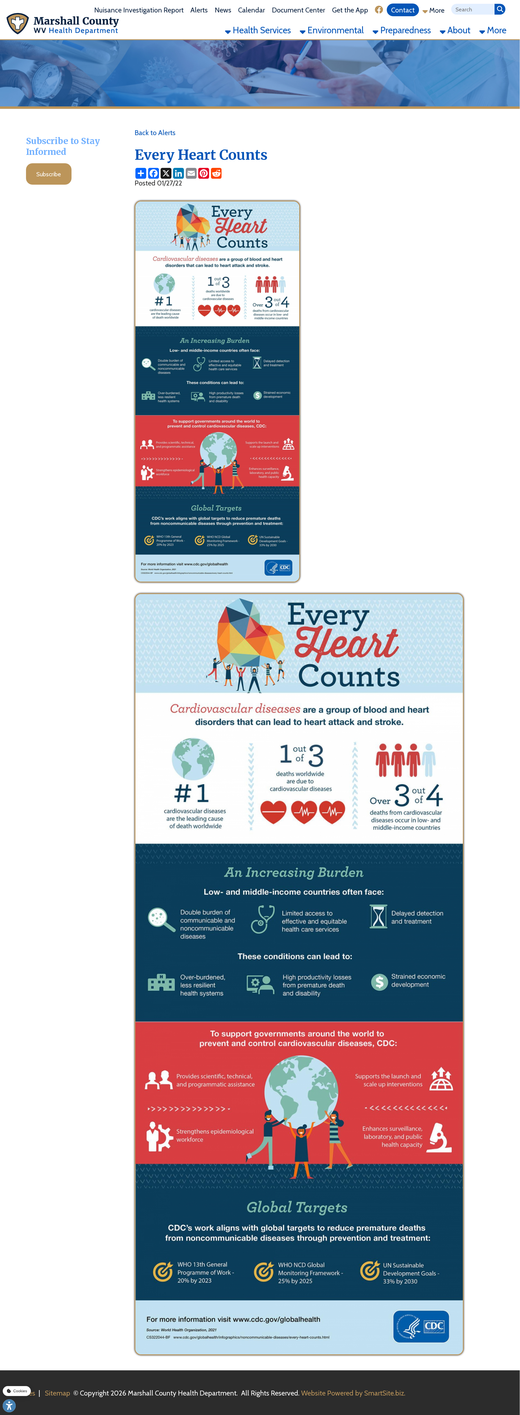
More (436, 10)
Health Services (261, 30)
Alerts (199, 10)
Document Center (298, 10)
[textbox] (473, 9)
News (223, 10)
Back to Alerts (155, 132)
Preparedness (404, 30)
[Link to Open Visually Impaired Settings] (9, 1405)
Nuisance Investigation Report (139, 10)
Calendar (251, 10)
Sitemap (57, 1393)
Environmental (335, 30)
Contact (403, 10)
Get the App (350, 10)
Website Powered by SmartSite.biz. (353, 1393)
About (458, 30)
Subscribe (48, 174)
